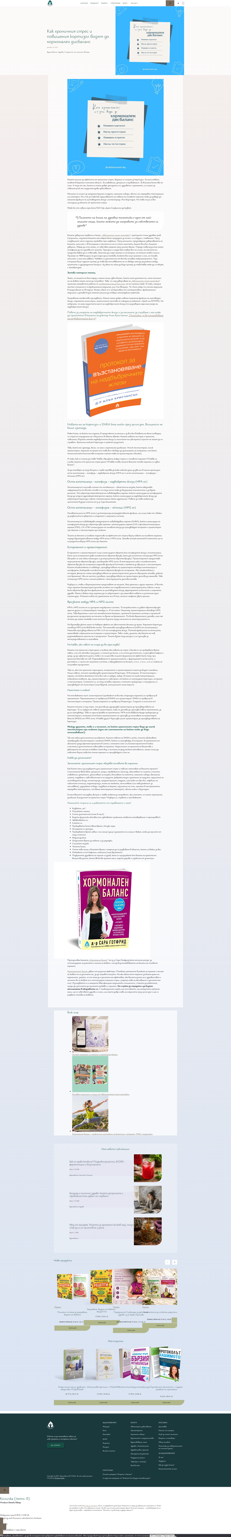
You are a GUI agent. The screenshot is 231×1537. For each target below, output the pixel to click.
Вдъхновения (52, 52)
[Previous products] (167, 1262)
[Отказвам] (175, 1536)
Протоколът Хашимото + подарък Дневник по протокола (166, 1388)
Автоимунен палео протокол (116, 235)
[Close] (4, 1490)
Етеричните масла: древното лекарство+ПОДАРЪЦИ (72, 1388)
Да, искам (55, 1445)
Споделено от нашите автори (77, 52)
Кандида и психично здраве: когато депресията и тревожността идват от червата (96, 1194)
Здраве (61, 52)
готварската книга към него (112, 283)
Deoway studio (59, 1478)
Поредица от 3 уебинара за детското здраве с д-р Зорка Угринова (131, 1313)
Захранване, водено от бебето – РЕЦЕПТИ (102, 1310)
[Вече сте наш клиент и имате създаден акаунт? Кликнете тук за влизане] (178, 3)
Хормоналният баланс (77, 971)
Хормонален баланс (98, 960)
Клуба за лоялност (90, 1505)
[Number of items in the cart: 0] (183, 3)
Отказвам (158, 1536)
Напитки (82, 1175)
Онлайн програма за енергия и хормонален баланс (95, 1054)
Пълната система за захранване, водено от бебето (72, 1313)
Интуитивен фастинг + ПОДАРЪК (103, 1387)
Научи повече (169, 1536)
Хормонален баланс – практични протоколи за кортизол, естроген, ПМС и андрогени (112, 1133)
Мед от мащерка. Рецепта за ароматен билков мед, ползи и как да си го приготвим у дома (101, 1226)
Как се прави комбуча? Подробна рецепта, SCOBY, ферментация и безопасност (97, 1163)
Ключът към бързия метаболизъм (134, 1387)
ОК (152, 1536)
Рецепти (89, 1175)
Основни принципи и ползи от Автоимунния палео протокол (100, 1094)
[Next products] (174, 1262)
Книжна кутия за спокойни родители (160, 1312)
